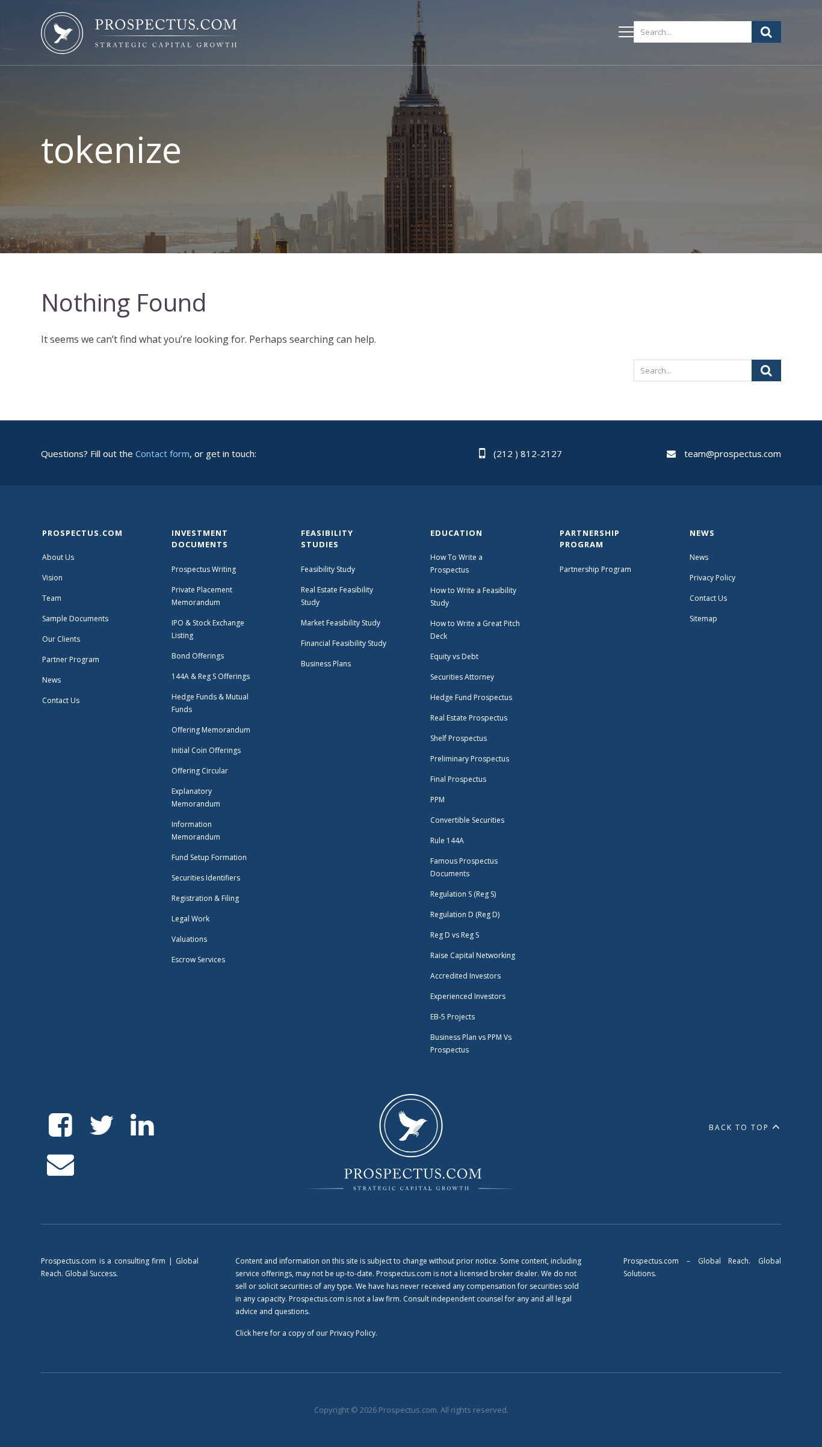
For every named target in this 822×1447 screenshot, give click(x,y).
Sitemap (703, 618)
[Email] (60, 1164)
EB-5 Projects (452, 1017)
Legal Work (190, 919)
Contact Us (60, 700)
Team (51, 598)
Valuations (189, 939)
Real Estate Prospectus (468, 718)
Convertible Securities (467, 820)
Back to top (739, 1127)
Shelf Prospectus (458, 738)
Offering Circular (200, 771)
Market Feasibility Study (340, 623)
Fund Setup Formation (209, 857)
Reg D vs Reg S (454, 935)
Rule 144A (448, 840)
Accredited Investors (465, 976)
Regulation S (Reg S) (463, 894)
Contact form (162, 453)
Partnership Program (596, 569)
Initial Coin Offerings (206, 750)
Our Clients (61, 639)
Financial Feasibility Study (343, 643)
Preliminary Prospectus (469, 759)
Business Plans (326, 664)
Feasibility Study (328, 569)
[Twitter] (101, 1125)
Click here (251, 1333)
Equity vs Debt (454, 656)
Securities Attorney (462, 677)
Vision (52, 578)
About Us (58, 557)
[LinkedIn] (142, 1125)
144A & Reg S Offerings (211, 676)
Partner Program (70, 659)
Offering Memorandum (211, 730)
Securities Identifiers (206, 878)
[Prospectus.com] (138, 35)
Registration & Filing (205, 898)
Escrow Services (198, 959)
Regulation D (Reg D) (464, 914)
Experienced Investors (467, 996)
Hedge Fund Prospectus (471, 697)
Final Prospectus (458, 779)
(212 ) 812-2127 (527, 453)
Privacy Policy (712, 578)
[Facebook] (60, 1125)
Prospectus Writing (204, 569)
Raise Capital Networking (472, 955)
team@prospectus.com (732, 453)
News (51, 680)
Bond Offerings (198, 656)
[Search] (766, 32)
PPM (437, 799)
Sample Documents (75, 618)
